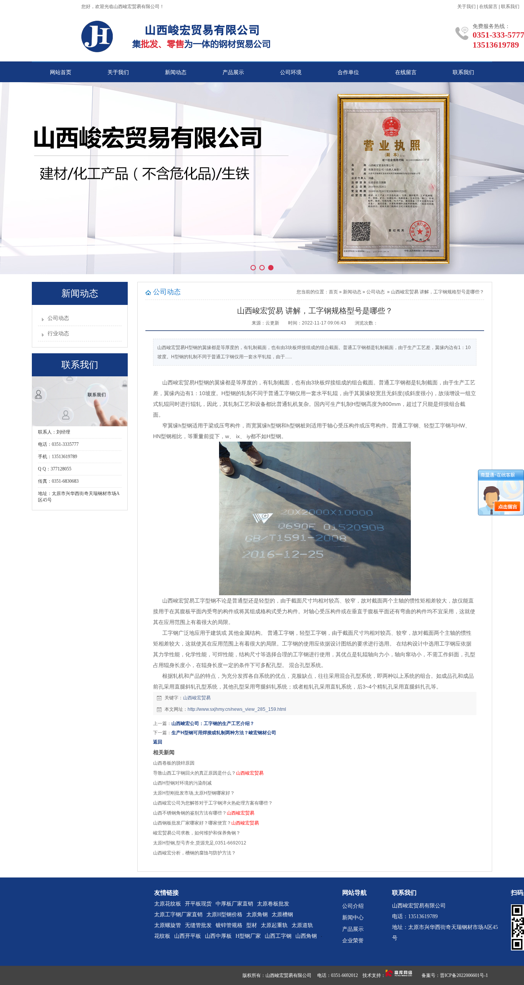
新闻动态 (175, 72)
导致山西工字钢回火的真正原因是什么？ (208, 773)
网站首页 (60, 72)
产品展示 (233, 72)
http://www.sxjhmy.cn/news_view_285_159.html (237, 709)
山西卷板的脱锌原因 (173, 763)
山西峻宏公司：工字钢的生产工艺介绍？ (212, 723)
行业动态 (58, 333)
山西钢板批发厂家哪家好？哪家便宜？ (206, 823)
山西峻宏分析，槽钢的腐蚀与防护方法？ (194, 853)
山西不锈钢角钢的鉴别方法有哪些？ (203, 813)
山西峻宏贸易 (197, 697)
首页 (333, 292)
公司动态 (58, 318)
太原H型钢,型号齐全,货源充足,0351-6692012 (199, 843)
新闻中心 (353, 917)
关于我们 (466, 6)
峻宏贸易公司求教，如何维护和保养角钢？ (197, 833)
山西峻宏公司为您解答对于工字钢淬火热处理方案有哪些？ (213, 803)
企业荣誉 (353, 941)
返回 (157, 742)
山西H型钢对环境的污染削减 (182, 783)
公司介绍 (353, 906)
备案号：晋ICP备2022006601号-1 (455, 975)
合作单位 (348, 72)
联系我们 (510, 6)
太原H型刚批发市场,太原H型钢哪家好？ (194, 793)
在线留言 (488, 6)
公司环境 (291, 72)
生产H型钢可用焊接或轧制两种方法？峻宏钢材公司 (223, 732)
